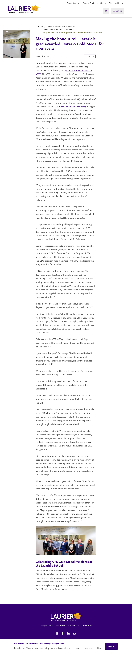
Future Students (73, 3)
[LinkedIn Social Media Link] (68, 633)
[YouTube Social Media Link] (74, 633)
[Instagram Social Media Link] (57, 633)
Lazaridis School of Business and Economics (58, 29)
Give (111, 3)
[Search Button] (106, 11)
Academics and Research (55, 26)
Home (40, 26)
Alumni (103, 3)
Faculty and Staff (85, 625)
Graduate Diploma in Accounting (70, 106)
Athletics (119, 3)
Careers (71, 625)
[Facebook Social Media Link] (63, 633)
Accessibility (60, 625)
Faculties (71, 26)
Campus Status (46, 625)
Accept (111, 646)
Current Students (90, 3)
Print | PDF (90, 56)
